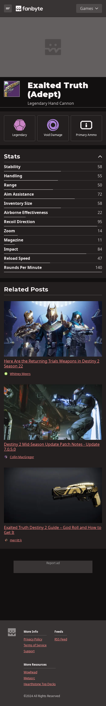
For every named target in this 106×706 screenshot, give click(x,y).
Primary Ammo (86, 135)
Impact (11, 249)
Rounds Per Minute (23, 267)
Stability (12, 166)
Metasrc (29, 678)
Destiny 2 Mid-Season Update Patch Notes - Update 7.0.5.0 (52, 447)
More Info (31, 632)
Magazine (13, 239)
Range (10, 185)
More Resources (35, 665)
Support (29, 651)
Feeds (58, 632)
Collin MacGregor (22, 457)
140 (98, 267)
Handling (13, 175)
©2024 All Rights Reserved (42, 696)
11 (100, 239)
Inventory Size (18, 203)
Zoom (9, 230)
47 (100, 258)
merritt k (16, 540)
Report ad (53, 563)
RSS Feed (60, 639)
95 (100, 221)
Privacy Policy (33, 639)
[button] (53, 157)
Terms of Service (35, 645)
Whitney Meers (20, 374)
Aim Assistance (19, 194)
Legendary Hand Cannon (51, 103)
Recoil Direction (19, 221)
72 (100, 194)
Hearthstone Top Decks (40, 684)
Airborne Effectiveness (26, 212)
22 (100, 212)
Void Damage (53, 135)
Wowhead (30, 672)
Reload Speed (17, 258)
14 (100, 230)
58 (100, 166)
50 (100, 185)
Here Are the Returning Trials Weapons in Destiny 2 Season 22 (51, 363)
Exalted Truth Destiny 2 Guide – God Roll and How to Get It (52, 530)
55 (100, 175)
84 (100, 249)
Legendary (19, 135)
